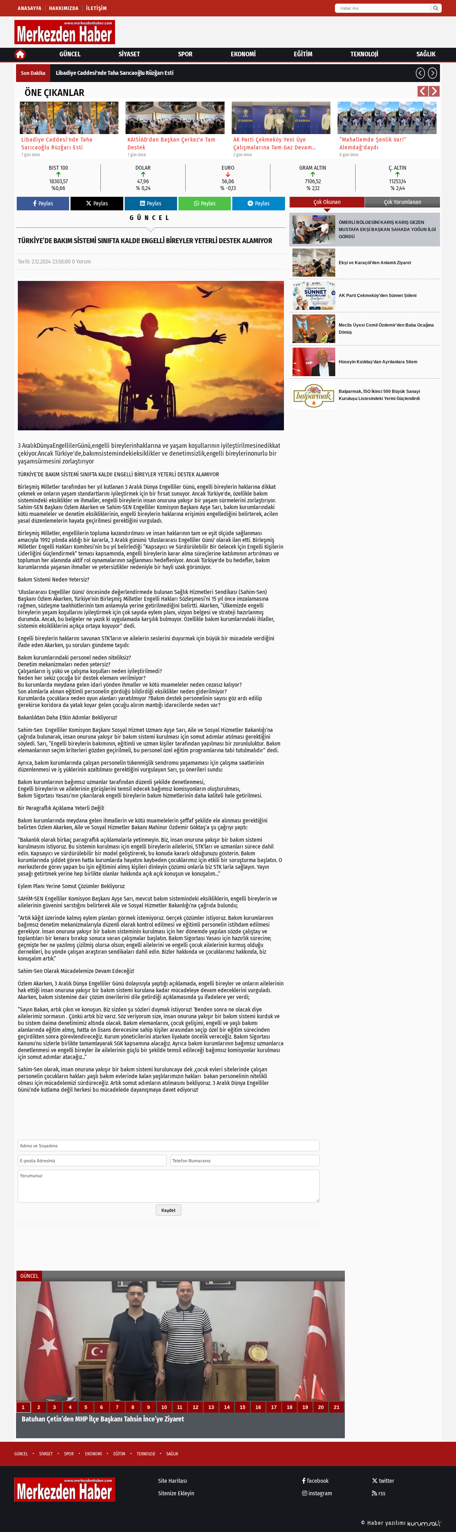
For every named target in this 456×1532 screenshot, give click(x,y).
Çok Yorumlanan (402, 202)
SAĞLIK (425, 54)
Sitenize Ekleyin (176, 1493)
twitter (386, 1480)
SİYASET (129, 54)
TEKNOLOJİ (364, 54)
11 (179, 1407)
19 (305, 1407)
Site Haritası (172, 1480)
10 (164, 1407)
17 (274, 1407)
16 (258, 1407)
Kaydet (168, 1210)
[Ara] (435, 8)
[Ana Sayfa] (20, 54)
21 (337, 1407)
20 (321, 1407)
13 (211, 1407)
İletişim (96, 8)
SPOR (185, 54)
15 (242, 1407)
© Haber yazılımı (384, 1523)
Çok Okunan (327, 202)
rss (381, 1493)
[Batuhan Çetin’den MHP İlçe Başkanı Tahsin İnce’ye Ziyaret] (180, 1359)
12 (195, 1407)
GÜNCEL (70, 54)
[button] (420, 73)
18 (289, 1407)
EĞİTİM (303, 54)
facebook (317, 1480)
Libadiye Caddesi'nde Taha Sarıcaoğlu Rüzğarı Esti (114, 73)
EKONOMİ (243, 54)
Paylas (45, 203)
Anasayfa (30, 8)
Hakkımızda (64, 8)
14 (227, 1407)
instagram (319, 1493)
